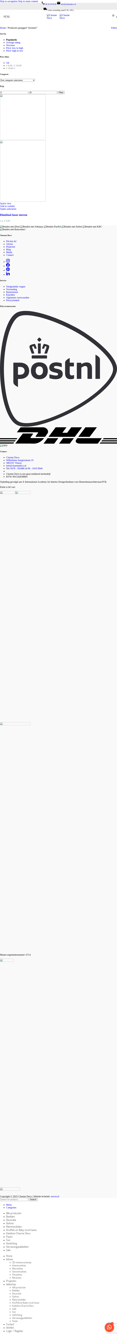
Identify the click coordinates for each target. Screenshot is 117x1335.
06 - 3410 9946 (35, 468)
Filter (61, 92)
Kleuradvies (17, 1268)
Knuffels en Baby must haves (25, 1302)
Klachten (10, 295)
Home (3, 28)
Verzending (11, 289)
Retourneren (12, 292)
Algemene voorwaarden (17, 297)
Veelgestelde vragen (15, 286)
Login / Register (14, 1331)
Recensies (16, 1277)
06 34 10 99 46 (50, 4)
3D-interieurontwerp (21, 1262)
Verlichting (17, 1314)
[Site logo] (53, 18)
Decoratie (16, 1293)
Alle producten (19, 1287)
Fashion (15, 1296)
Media (9, 252)
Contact (10, 255)
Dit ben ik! (11, 241)
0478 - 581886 (17, 468)
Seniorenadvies (19, 1271)
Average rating (13, 42)
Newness (10, 45)
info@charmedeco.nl (68, 4)
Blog (8, 249)
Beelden (16, 1290)
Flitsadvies (17, 1274)
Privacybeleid (12, 300)
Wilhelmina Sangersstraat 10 (19, 460)
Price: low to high (14, 48)
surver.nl (55, 1196)
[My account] (106, 17)
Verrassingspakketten (22, 1317)
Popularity (11, 39)
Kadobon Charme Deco (23, 1305)
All (7, 62)
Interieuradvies (19, 1265)
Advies (9, 244)
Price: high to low (14, 50)
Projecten (10, 246)
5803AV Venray (14, 463)
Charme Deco (13, 457)
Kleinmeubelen (19, 1299)
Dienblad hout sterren (13, 214)
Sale (14, 1308)
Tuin (14, 1311)
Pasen (15, 1320)
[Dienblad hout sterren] (23, 139)
